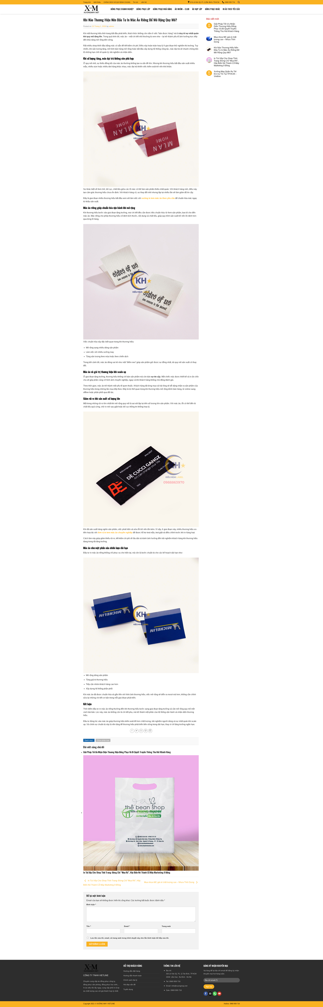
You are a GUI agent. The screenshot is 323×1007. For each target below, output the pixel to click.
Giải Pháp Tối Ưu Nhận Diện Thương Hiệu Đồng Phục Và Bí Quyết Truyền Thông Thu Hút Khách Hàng (226, 27)
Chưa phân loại (103, 740)
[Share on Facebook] (132, 731)
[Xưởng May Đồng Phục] (91, 9)
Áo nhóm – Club (182, 9)
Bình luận (91, 905)
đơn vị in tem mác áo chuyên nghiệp (115, 532)
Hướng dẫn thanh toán (132, 976)
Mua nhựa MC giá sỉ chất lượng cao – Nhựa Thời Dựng (169, 882)
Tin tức (135, 2)
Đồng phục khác (212, 9)
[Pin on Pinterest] (146, 731)
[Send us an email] (210, 993)
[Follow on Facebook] (206, 993)
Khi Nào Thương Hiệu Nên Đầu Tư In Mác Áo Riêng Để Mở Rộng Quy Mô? (226, 50)
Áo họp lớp (197, 9)
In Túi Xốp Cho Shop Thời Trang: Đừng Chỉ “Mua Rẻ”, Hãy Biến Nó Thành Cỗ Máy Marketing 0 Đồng (226, 62)
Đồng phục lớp (143, 9)
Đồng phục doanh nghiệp (122, 9)
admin (111, 26)
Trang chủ (87, 2)
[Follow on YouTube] (219, 993)
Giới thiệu (97, 2)
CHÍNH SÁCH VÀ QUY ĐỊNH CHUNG (117, 2)
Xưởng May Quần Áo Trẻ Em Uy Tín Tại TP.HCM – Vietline (225, 73)
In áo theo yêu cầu (231, 9)
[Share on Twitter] (136, 731)
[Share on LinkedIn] (150, 731)
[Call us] (215, 993)
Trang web (166, 926)
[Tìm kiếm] (239, 2)
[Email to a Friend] (141, 731)
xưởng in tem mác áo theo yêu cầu (158, 198)
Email (127, 926)
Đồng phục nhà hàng (162, 9)
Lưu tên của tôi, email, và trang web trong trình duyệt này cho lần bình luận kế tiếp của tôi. (129, 938)
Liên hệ (143, 2)
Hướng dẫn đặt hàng (131, 971)
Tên (88, 926)
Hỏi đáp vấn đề (129, 985)
